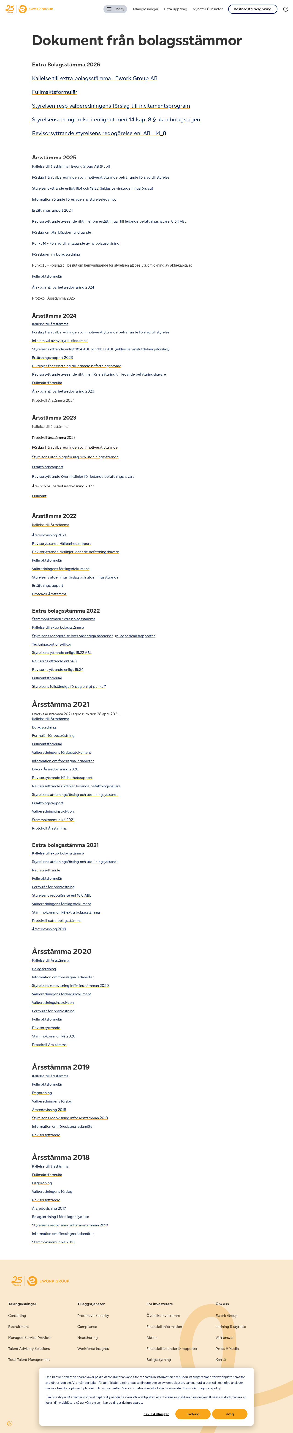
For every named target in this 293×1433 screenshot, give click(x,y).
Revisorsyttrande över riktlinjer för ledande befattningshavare (83, 476)
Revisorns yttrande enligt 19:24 (57, 669)
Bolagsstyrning (158, 1359)
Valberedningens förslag (52, 1101)
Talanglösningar (145, 9)
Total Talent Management (29, 1359)
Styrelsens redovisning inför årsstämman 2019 (70, 1118)
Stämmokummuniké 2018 (53, 1242)
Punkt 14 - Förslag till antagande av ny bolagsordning (75, 243)
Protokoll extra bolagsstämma (56, 920)
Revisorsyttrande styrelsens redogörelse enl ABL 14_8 (99, 133)
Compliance (87, 1326)
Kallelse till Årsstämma (50, 719)
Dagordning (42, 1093)
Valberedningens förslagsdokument (61, 752)
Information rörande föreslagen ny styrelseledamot (74, 199)
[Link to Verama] (288, 9)
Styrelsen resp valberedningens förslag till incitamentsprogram (111, 105)
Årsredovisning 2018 (49, 1110)
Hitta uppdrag (175, 9)
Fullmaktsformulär (47, 1019)
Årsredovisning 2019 (49, 929)
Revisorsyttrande (46, 870)
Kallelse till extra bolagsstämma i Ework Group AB (94, 78)
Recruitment (18, 1326)
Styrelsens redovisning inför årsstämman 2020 (70, 985)
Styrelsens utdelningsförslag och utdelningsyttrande (75, 457)
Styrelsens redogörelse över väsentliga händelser (72, 636)
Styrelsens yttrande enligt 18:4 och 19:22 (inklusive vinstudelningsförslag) (92, 188)
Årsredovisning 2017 (49, 1208)
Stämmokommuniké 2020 (54, 1036)
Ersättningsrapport (47, 585)
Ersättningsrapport (47, 467)
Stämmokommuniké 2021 (53, 820)
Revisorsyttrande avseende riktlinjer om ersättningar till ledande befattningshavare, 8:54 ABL (109, 221)
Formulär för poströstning (53, 735)
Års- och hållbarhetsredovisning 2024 (63, 287)
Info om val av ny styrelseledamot (60, 340)
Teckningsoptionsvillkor (51, 644)
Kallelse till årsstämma (50, 324)
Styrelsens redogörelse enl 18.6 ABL (61, 895)
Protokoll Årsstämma (49, 594)
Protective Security (93, 1315)
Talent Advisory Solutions (29, 1348)
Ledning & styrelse (231, 1326)
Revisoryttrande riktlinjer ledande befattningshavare (75, 552)
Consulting (17, 1315)
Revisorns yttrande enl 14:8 (54, 661)
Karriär (221, 1359)
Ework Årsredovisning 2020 (55, 769)
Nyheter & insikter (208, 9)
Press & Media (227, 1348)
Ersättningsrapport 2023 (52, 357)
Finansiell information (164, 1326)
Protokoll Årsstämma (49, 1045)
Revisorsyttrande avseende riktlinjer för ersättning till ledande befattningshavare (99, 374)
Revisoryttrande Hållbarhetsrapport (61, 543)
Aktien (151, 1337)
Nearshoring (87, 1337)
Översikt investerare (163, 1315)
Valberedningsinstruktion (53, 811)
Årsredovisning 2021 (49, 535)
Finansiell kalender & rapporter (172, 1348)
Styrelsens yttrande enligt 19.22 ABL (62, 652)
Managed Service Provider (30, 1337)
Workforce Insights (93, 1348)
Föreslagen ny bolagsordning (56, 254)
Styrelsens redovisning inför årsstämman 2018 (70, 1225)
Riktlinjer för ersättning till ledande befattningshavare (76, 366)
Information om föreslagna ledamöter (63, 761)
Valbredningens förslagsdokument (60, 569)
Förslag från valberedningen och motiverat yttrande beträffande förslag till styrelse (100, 177)
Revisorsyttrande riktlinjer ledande (61, 786)
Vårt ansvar (225, 1337)
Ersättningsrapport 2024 (52, 210)
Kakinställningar (156, 1414)
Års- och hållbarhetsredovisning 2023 (63, 391)
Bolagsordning (44, 727)
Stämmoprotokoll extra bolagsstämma (63, 619)
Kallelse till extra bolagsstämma (58, 627)
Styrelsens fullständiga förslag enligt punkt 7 (69, 686)
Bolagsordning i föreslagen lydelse (60, 1217)
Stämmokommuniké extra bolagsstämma (66, 912)
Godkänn (193, 1414)
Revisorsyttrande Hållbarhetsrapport (62, 777)
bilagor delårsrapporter (135, 636)
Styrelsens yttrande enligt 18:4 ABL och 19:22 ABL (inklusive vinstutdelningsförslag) (101, 349)
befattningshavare (105, 786)
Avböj (230, 1414)
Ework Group (227, 1315)
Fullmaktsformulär (54, 92)
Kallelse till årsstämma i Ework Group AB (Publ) (71, 166)
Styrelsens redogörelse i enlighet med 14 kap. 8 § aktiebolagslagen (116, 119)
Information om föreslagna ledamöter (63, 977)
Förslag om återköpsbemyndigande (62, 232)
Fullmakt (39, 496)
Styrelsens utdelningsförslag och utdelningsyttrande (75, 577)
